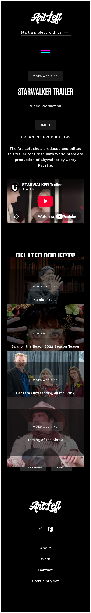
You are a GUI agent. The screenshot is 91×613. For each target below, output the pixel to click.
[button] (45, 49)
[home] (45, 17)
